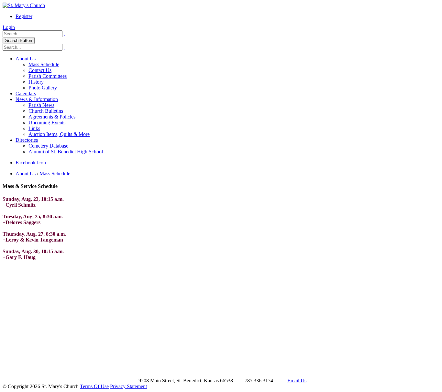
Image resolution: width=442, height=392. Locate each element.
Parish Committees (47, 76)
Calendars (26, 93)
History (36, 82)
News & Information (37, 99)
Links (34, 128)
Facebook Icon (31, 162)
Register (24, 16)
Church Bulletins (45, 111)
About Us (26, 58)
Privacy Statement (128, 386)
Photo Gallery (42, 87)
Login (9, 27)
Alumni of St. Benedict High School (65, 151)
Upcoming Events (46, 122)
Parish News (41, 105)
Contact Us (39, 70)
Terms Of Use (94, 386)
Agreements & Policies (51, 116)
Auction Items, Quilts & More (59, 134)
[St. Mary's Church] (24, 5)
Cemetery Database (48, 146)
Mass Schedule (43, 64)
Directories (27, 140)
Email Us (296, 380)
